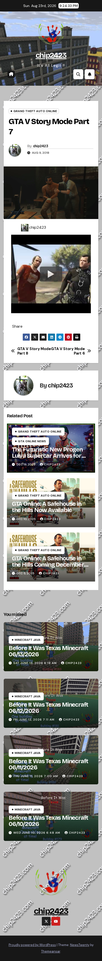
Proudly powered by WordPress (32, 945)
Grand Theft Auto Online (35, 111)
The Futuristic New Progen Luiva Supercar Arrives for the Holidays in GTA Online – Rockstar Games (48, 459)
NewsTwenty (79, 945)
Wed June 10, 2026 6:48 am (36, 833)
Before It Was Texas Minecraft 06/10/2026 (48, 820)
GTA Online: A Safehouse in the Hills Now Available (46, 507)
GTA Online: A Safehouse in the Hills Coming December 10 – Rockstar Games (48, 564)
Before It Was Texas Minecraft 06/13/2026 (48, 651)
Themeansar (50, 951)
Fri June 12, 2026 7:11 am (33, 720)
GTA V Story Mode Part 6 (68, 351)
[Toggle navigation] (20, 74)
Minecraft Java (28, 640)
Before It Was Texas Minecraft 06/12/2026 (48, 707)
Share (17, 326)
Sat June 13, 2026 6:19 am (35, 663)
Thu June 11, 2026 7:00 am (35, 776)
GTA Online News (32, 441)
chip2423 (51, 55)
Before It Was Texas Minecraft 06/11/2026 (48, 764)
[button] (78, 74)
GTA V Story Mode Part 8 (34, 351)
